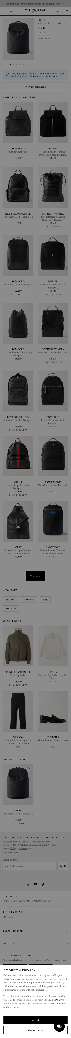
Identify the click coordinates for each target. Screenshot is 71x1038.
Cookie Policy (55, 999)
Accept (35, 1020)
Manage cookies (35, 1030)
